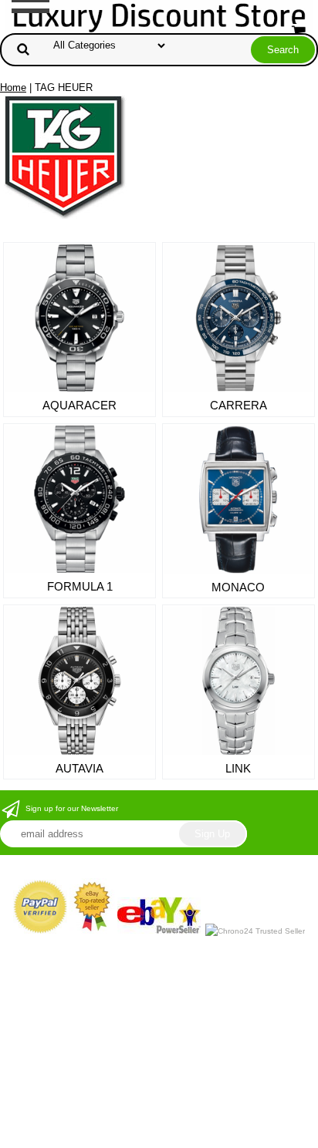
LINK (238, 768)
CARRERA (238, 405)
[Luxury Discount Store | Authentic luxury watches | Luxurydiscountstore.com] (159, 16)
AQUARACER (79, 405)
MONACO (238, 587)
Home (13, 87)
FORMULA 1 (80, 586)
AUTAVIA (79, 768)
